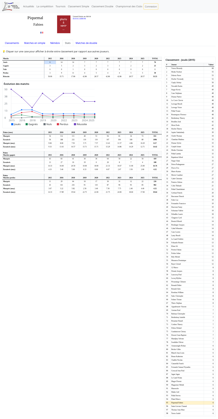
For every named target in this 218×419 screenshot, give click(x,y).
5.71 (84, 143)
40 (85, 136)
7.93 (73, 143)
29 (61, 181)
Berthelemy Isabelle (178, 317)
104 (119, 140)
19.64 (73, 192)
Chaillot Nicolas (177, 360)
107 (107, 140)
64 (108, 159)
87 (108, 185)
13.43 (108, 143)
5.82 (73, 188)
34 (131, 136)
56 (50, 140)
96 (119, 185)
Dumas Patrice (176, 97)
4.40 (142, 188)
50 (119, 159)
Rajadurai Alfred (177, 157)
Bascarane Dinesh (177, 196)
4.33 (50, 169)
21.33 (108, 166)
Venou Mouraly (176, 68)
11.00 (131, 166)
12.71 (143, 147)
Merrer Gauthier (177, 175)
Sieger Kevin (175, 90)
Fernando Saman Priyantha (180, 367)
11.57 (119, 143)
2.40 (131, 188)
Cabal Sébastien (176, 228)
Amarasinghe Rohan (178, 346)
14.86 (119, 147)
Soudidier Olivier (177, 342)
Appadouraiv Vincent (178, 307)
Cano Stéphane (176, 93)
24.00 (119, 192)
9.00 (50, 143)
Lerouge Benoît (176, 104)
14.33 (50, 166)
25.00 (143, 166)
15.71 (85, 147)
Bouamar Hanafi (177, 321)
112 (61, 136)
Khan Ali (174, 246)
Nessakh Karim (176, 86)
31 (119, 181)
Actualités (28, 6)
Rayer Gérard (176, 264)
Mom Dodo (175, 125)
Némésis (55, 43)
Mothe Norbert (176, 72)
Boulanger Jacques (177, 225)
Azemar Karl (175, 310)
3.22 (61, 188)
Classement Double (102, 6)
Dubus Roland (176, 328)
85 (142, 185)
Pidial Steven (175, 396)
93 (131, 185)
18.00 (96, 166)
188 (61, 140)
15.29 (108, 147)
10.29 (143, 143)
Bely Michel (175, 257)
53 (96, 136)
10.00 (85, 166)
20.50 (73, 166)
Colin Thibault (176, 186)
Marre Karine (176, 171)
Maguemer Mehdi (177, 385)
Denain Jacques (176, 271)
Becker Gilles (176, 349)
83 (61, 159)
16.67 (119, 166)
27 (61, 162)
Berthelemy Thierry (178, 118)
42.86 (85, 76)
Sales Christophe (177, 296)
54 (50, 136)
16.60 (62, 166)
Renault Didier (176, 285)
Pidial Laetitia (176, 154)
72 (142, 136)
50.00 (50, 76)
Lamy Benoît (175, 235)
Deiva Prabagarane (177, 164)
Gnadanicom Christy (178, 332)
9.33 (50, 147)
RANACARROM (79, 19)
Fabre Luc (174, 200)
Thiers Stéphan (176, 303)
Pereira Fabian (176, 250)
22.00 (96, 192)
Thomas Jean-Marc (178, 410)
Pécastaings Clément (178, 282)
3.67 (50, 188)
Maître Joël (175, 392)
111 (73, 136)
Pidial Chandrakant (178, 189)
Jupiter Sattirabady (177, 132)
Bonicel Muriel (176, 221)
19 (85, 162)
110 (84, 140)
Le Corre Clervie (177, 100)
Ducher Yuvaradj (177, 79)
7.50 (107, 188)
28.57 (96, 76)
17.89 (62, 192)
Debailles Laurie (177, 214)
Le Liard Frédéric (177, 239)
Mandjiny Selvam (177, 339)
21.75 (108, 192)
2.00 (142, 169)
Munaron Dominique (178, 260)
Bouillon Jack (176, 122)
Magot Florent (176, 381)
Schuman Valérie (177, 211)
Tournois (61, 6)
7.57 (96, 143)
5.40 (61, 169)
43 (50, 159)
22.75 (85, 192)
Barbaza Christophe (178, 314)
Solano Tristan (176, 300)
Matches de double (86, 43)
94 (108, 136)
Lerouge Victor (176, 107)
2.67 (119, 169)
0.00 (96, 169)
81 (119, 136)
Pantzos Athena (176, 182)
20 (108, 162)
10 (73, 162)
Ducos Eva (175, 168)
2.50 (84, 188)
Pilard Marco (175, 399)
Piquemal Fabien (177, 403)
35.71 (62, 76)
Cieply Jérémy (176, 83)
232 (73, 140)
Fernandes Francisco (178, 203)
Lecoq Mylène (176, 278)
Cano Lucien (175, 232)
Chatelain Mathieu (177, 139)
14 (61, 62)
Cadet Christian (176, 179)
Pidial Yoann (175, 111)
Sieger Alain (175, 161)
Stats (68, 43)
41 (73, 159)
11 (73, 73)
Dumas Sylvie (176, 143)
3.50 (131, 169)
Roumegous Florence (178, 115)
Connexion (151, 6)
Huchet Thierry (176, 129)
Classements (12, 43)
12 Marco (174, 267)
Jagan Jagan (175, 374)
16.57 (73, 147)
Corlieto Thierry (177, 324)
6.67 (107, 169)
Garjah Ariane (176, 147)
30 (85, 159)
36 (96, 159)
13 (50, 162)
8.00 (61, 143)
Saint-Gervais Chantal (179, 406)
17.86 (73, 76)
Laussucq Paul (176, 275)
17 (96, 181)
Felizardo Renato (177, 243)
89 (142, 140)
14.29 (131, 147)
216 (73, 185)
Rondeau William (177, 292)
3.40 (96, 188)
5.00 (73, 169)
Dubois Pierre (176, 75)
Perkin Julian (175, 253)
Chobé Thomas (176, 136)
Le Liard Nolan (176, 378)
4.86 (131, 143)
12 (131, 181)
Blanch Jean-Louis (177, 353)
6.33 (84, 169)
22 (131, 159)
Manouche (175, 388)
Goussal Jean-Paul (177, 371)
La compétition (44, 6)
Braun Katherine (177, 356)
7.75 (119, 188)
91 (85, 185)
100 (131, 140)
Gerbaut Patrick (176, 193)
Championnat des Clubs (129, 6)
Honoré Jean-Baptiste (178, 335)
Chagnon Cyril (176, 218)
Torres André (175, 413)
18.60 (131, 192)
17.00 (143, 192)
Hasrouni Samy (176, 207)
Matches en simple (34, 43)
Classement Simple (78, 6)
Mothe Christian (177, 150)
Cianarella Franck (177, 364)
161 (61, 185)
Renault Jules (176, 289)
